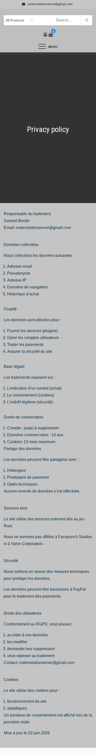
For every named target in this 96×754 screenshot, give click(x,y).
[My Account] (45, 34)
